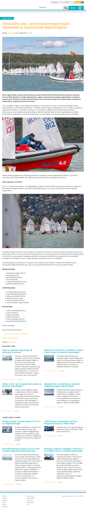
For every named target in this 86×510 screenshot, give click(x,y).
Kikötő (4, 502)
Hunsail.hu (10, 33)
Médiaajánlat (31, 498)
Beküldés (5, 507)
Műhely (4, 505)
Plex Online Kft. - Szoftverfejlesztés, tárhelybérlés (78, 500)
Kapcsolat (29, 500)
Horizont (4, 500)
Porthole (17, 5)
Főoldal (4, 18)
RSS (28, 505)
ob (9, 342)
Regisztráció (42, 7)
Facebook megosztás (10, 338)
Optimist (13, 342)
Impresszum (30, 496)
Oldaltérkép (30, 502)
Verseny (9, 18)
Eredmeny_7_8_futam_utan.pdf (17, 333)
